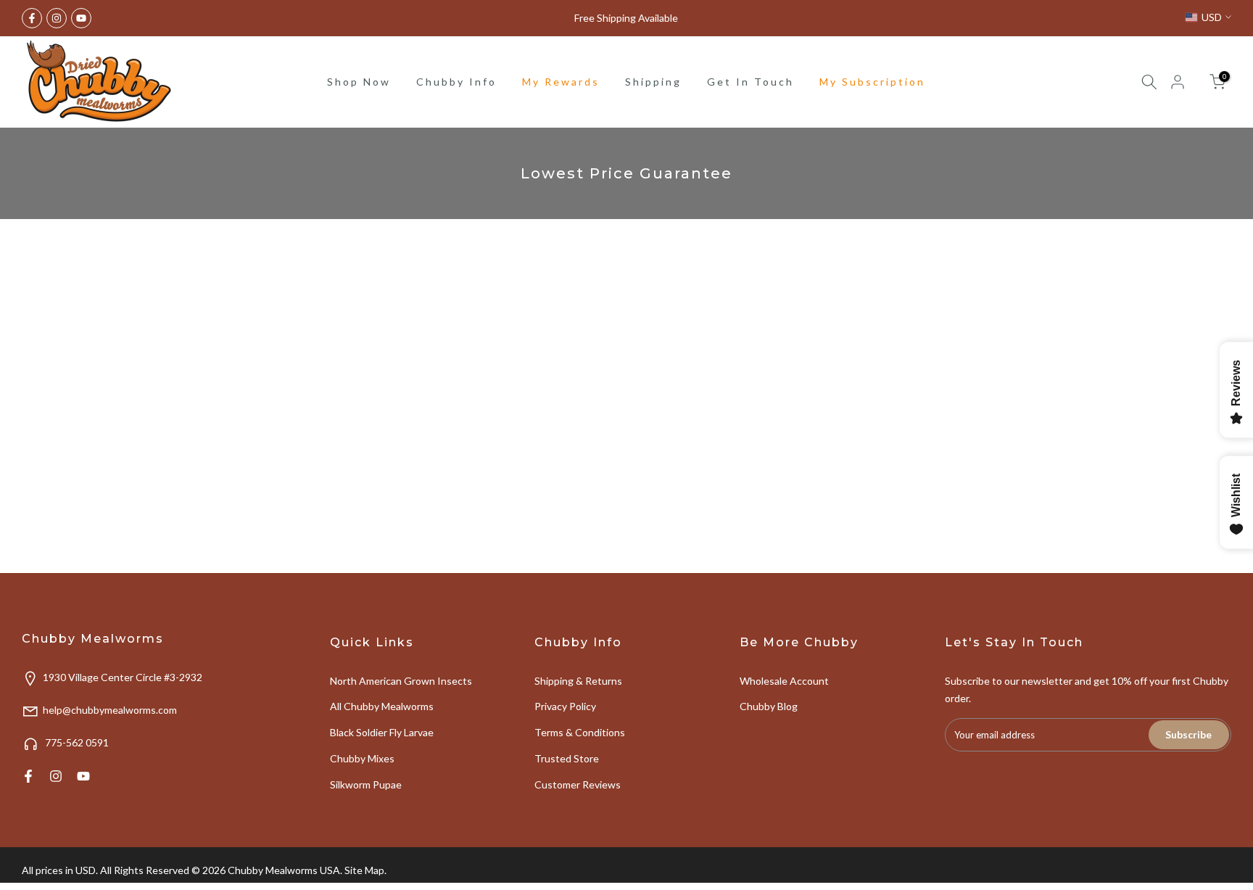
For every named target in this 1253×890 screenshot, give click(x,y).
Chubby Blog (769, 706)
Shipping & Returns (578, 681)
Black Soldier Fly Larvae (382, 732)
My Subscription (872, 81)
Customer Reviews (577, 784)
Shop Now (359, 81)
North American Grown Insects (401, 681)
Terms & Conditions (579, 732)
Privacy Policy (565, 706)
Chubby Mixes (362, 758)
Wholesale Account (784, 681)
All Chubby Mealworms (382, 706)
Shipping (653, 81)
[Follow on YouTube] (81, 18)
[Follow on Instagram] (56, 18)
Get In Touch (750, 81)
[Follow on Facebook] (32, 18)
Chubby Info (456, 81)
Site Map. (365, 870)
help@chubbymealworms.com (110, 710)
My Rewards (561, 81)
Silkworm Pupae (366, 784)
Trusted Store (566, 758)
